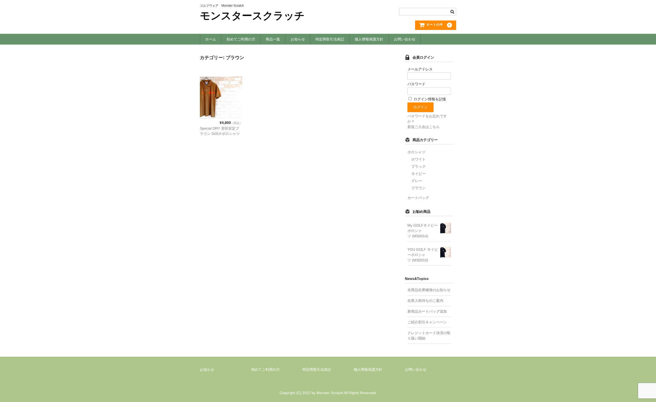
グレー (416, 181)
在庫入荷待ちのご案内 (425, 301)
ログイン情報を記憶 (429, 99)
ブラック (418, 166)
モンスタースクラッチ (252, 15)
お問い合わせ (404, 39)
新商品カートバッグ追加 (427, 311)
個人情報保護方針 (369, 39)
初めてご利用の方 (241, 39)
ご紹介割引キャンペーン (427, 322)
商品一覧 (273, 39)
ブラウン (418, 188)
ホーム (210, 39)
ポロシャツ (416, 152)
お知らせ (298, 39)
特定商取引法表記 (329, 39)
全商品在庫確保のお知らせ (428, 290)
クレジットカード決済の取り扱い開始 (428, 335)
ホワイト (418, 159)
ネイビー (418, 174)
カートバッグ (418, 198)
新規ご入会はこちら (423, 127)
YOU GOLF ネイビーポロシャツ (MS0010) (422, 254)
